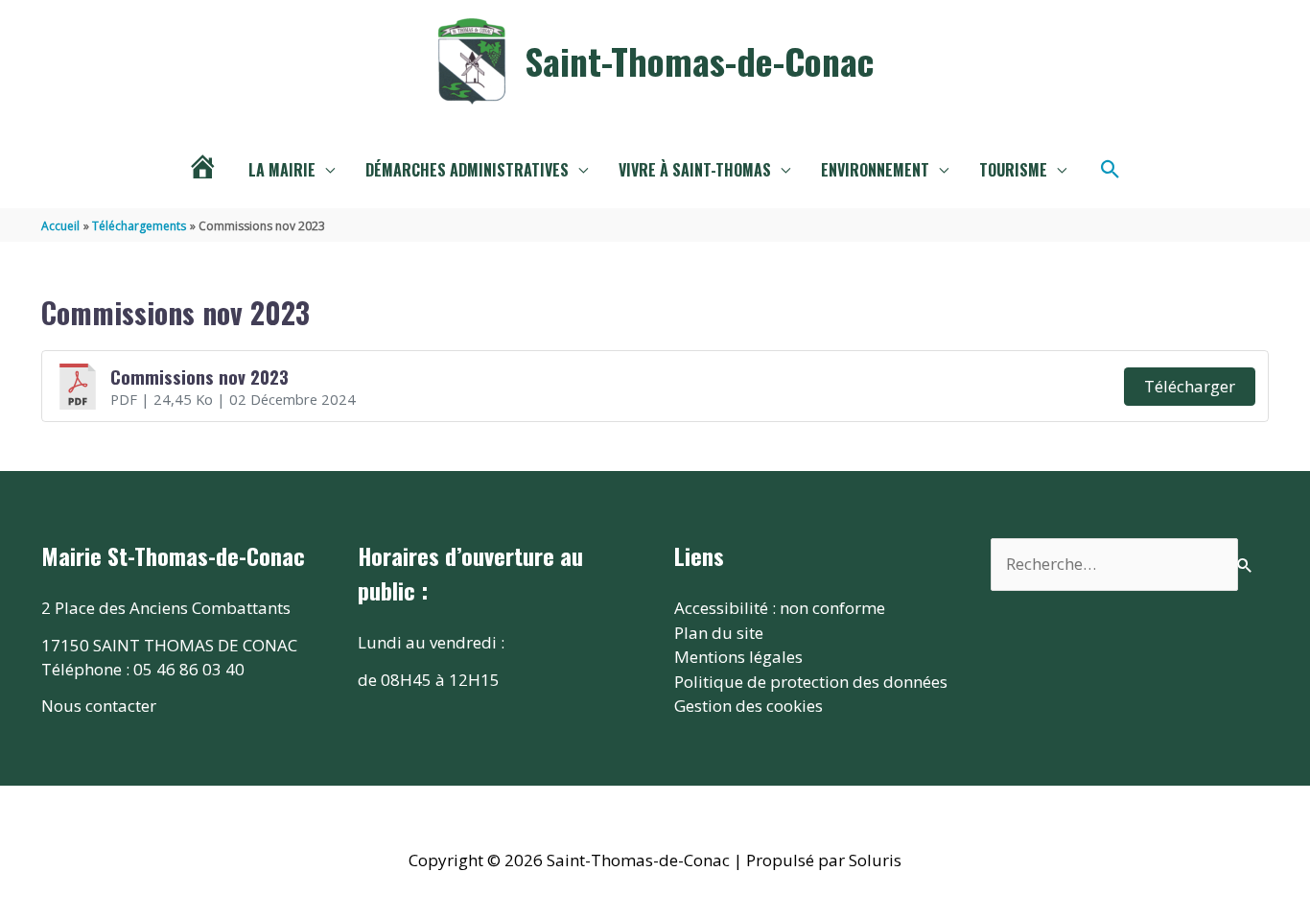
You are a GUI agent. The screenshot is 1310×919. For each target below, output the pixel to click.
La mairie (282, 169)
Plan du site (718, 633)
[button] (1110, 169)
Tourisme (1013, 169)
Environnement (875, 169)
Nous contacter (98, 706)
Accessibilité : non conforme (779, 608)
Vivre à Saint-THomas (695, 169)
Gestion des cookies (748, 706)
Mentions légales (738, 657)
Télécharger (1189, 386)
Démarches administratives (467, 169)
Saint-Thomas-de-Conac (699, 60)
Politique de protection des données (810, 682)
